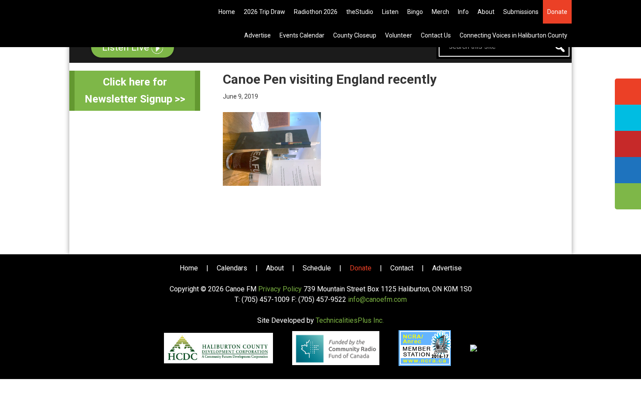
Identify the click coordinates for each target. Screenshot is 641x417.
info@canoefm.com (377, 299)
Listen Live (126, 47)
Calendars (232, 268)
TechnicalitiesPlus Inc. (350, 320)
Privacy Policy (280, 289)
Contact (401, 268)
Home (189, 268)
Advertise (447, 268)
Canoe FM (121, 13)
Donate (361, 268)
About (275, 268)
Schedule (317, 268)
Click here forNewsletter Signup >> (135, 90)
